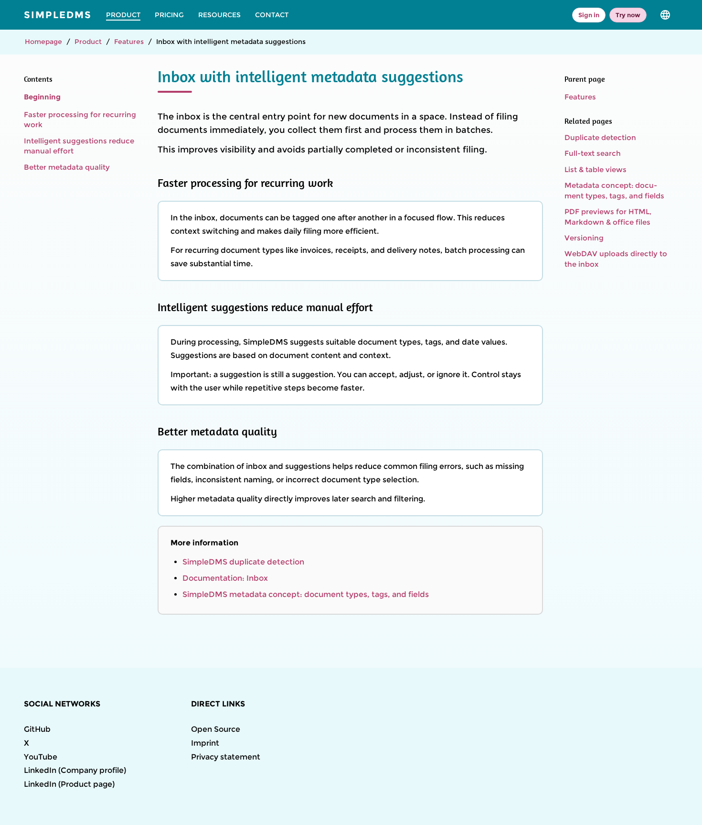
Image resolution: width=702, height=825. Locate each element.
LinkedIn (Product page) (69, 784)
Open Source (215, 729)
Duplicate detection (600, 137)
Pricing (169, 15)
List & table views (595, 169)
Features (129, 41)
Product (123, 15)
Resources (219, 15)
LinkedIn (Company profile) (75, 770)
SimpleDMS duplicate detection (243, 561)
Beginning (42, 96)
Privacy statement (225, 756)
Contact (271, 15)
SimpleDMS (58, 15)
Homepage (43, 41)
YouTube (40, 756)
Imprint (205, 743)
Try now (628, 15)
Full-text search (592, 153)
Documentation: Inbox (225, 578)
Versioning (584, 237)
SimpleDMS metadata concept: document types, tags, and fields (305, 594)
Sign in (588, 15)
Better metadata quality (67, 167)
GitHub (37, 729)
